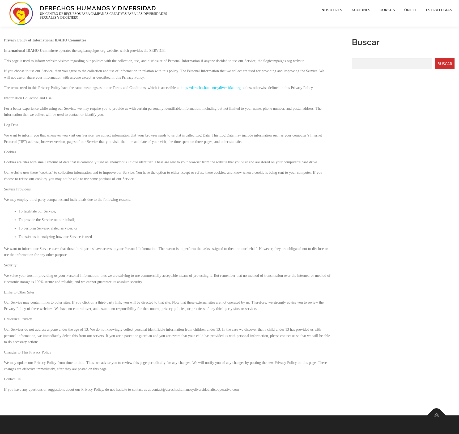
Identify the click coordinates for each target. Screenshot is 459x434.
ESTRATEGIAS (439, 10)
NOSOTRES (332, 10)
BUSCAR (444, 63)
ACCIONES (361, 10)
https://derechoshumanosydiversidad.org (211, 88)
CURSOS (387, 10)
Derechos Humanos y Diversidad (98, 7)
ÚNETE (410, 10)
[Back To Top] (436, 415)
